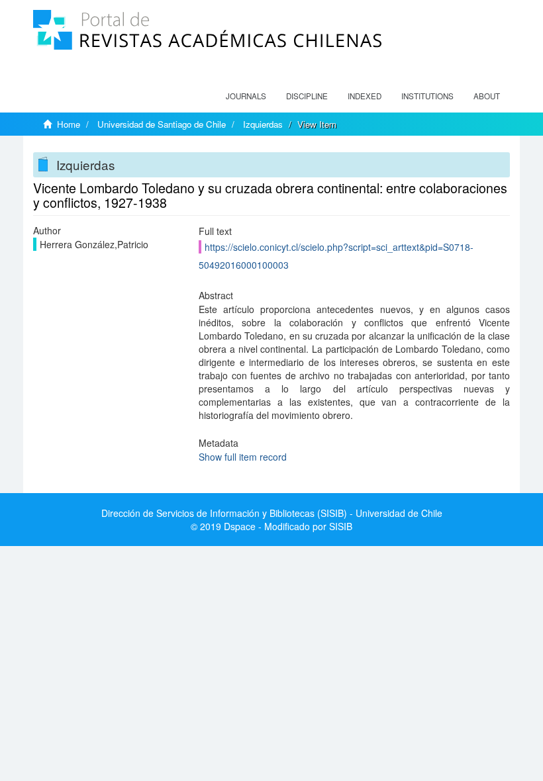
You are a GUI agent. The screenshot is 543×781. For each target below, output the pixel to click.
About (486, 96)
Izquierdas (263, 124)
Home (68, 124)
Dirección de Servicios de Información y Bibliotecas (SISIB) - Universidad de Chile (271, 513)
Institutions (427, 96)
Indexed (364, 96)
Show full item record (243, 456)
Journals (246, 96)
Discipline (307, 96)
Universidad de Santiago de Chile (161, 124)
